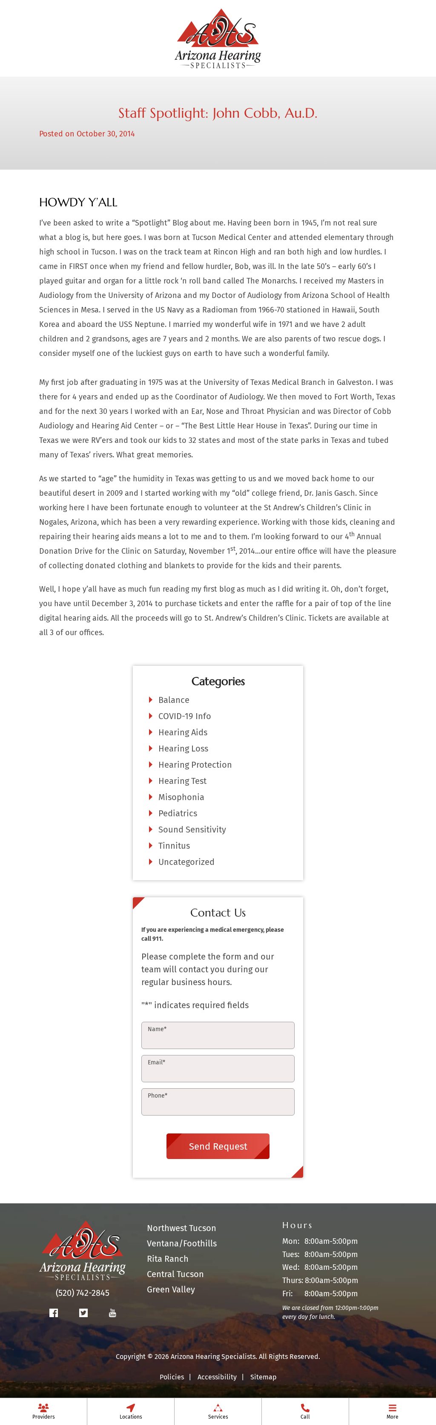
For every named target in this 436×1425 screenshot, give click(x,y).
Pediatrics (177, 813)
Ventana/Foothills (182, 1243)
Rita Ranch (168, 1259)
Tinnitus (174, 846)
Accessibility (217, 1377)
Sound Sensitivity (192, 829)
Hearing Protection (195, 765)
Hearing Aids (182, 732)
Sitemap (263, 1377)
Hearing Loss (183, 748)
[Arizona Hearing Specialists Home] (218, 37)
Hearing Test (182, 781)
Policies (172, 1377)
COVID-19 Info (184, 716)
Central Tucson (175, 1274)
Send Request (218, 1146)
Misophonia (181, 797)
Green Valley (171, 1289)
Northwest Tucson (181, 1228)
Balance (173, 700)
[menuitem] (43, 1411)
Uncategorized (186, 862)
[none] (43, 1411)
